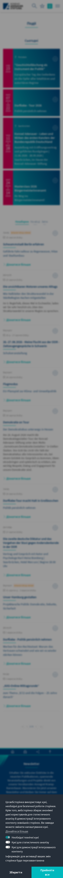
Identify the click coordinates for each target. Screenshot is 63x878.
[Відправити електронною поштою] (25, 752)
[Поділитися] (38, 752)
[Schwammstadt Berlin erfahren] (31, 250)
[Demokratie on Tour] (31, 446)
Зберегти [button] (15, 872)
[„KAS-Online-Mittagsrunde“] (31, 691)
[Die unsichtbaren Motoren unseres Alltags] (31, 299)
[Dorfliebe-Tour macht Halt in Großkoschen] (31, 504)
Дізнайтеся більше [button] (17, 831)
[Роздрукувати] (13, 752)
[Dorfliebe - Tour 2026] (31, 102)
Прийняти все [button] (47, 872)
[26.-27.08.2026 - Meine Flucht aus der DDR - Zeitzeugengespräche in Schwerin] (31, 347)
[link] (27, 726)
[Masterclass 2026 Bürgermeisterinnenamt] (31, 187)
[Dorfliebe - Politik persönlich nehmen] (31, 647)
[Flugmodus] (31, 387)
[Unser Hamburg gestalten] (31, 603)
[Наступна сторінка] (36, 726)
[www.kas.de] (13, 6)
